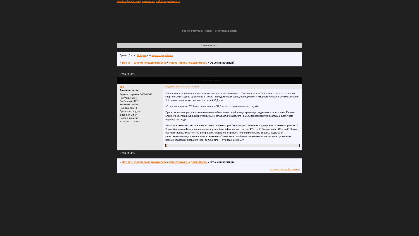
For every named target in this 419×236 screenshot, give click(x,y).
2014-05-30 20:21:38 (188, 86)
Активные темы (209, 45)
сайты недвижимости (168, 1)
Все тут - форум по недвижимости (144, 62)
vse (122, 86)
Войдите (141, 55)
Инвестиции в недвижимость (188, 62)
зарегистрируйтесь (162, 55)
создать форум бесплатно (285, 169)
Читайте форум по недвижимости (136, 1)
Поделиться (171, 86)
